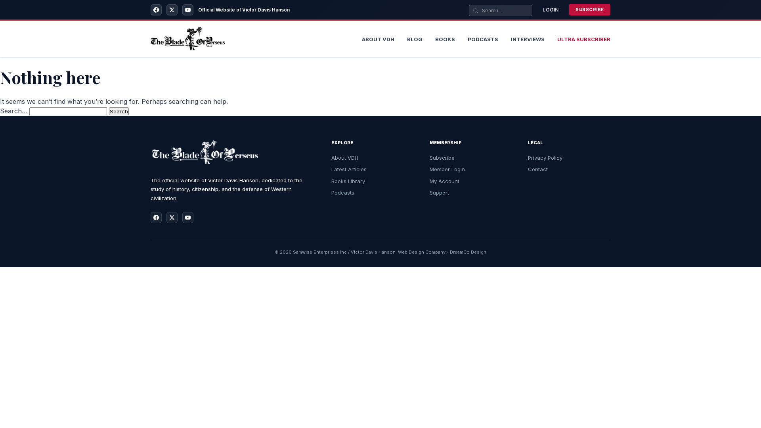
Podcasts (483, 39)
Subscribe (590, 9)
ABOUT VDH (378, 39)
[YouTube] (187, 9)
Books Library (348, 181)
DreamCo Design (468, 252)
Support (439, 192)
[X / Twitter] (172, 9)
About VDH (344, 158)
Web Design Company (422, 252)
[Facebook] (156, 9)
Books (445, 39)
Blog (415, 39)
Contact (538, 169)
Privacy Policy (545, 158)
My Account (444, 181)
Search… (13, 111)
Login (551, 10)
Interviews (528, 39)
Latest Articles (349, 169)
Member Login (447, 169)
